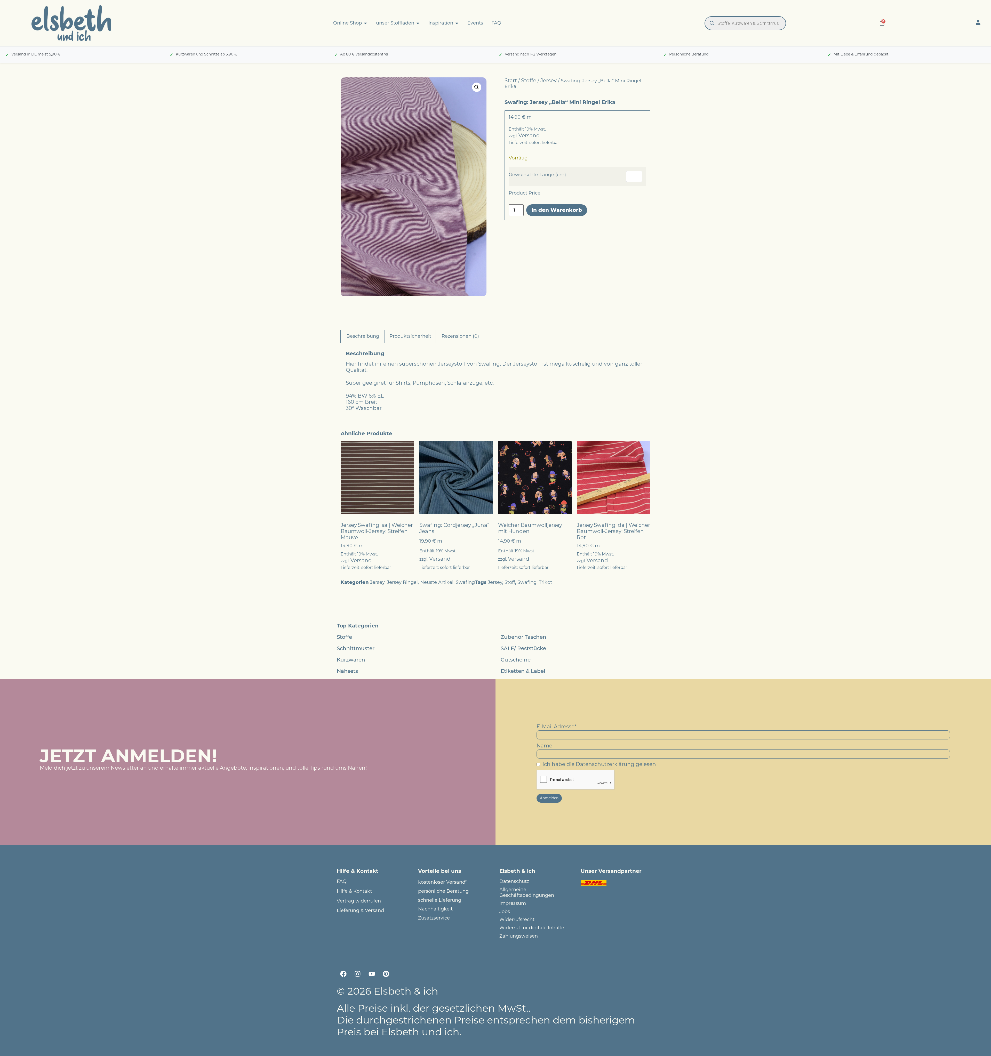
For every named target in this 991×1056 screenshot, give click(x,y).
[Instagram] (357, 973)
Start (511, 80)
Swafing (465, 582)
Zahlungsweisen (518, 936)
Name (544, 745)
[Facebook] (343, 973)
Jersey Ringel (402, 582)
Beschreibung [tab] (362, 336)
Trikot (545, 582)
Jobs (504, 911)
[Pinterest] (385, 973)
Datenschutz (514, 881)
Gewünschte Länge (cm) (537, 174)
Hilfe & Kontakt (354, 891)
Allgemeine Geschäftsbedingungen (526, 892)
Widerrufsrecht (516, 919)
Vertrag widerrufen (359, 901)
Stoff (510, 582)
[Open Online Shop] (365, 23)
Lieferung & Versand (360, 910)
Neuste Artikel (436, 582)
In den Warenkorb (556, 210)
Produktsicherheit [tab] (410, 336)
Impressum (512, 903)
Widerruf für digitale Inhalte (531, 928)
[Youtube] (371, 973)
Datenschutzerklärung (605, 764)
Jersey (548, 80)
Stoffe (528, 80)
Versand (529, 135)
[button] (476, 87)
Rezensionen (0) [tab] (460, 336)
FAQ (342, 881)
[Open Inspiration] (456, 23)
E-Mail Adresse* (557, 726)
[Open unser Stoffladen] (417, 23)
